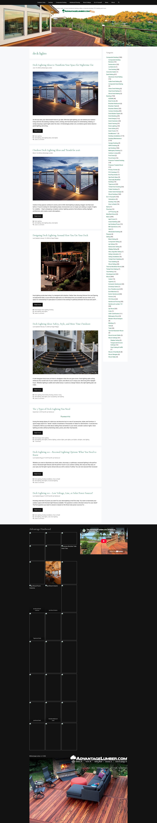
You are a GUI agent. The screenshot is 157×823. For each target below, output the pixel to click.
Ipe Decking (112, 148)
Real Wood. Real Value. (103, 768)
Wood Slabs (112, 357)
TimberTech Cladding (115, 259)
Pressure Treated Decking (116, 160)
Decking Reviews (123, 768)
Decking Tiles (112, 202)
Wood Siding (112, 264)
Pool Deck (111, 155)
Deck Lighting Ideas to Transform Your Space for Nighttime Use (63, 64)
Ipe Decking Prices (114, 224)
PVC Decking (112, 172)
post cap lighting (52, 396)
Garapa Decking (113, 143)
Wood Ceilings (87, 2)
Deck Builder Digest (114, 113)
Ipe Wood (111, 308)
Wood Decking (112, 194)
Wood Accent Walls (114, 335)
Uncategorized (110, 274)
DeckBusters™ (112, 133)
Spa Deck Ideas (113, 177)
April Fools (111, 219)
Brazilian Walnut (113, 108)
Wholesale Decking (114, 231)
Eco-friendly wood (114, 289)
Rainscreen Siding (113, 246)
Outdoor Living (41, 2)
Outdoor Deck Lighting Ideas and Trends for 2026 (56, 150)
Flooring (108, 209)
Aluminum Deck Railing (115, 77)
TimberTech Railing (112, 269)
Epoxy (108, 207)
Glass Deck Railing (114, 88)
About (93, 768)
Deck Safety (45, 395)
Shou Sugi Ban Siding (114, 251)
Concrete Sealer (111, 72)
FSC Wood (111, 299)
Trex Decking (112, 69)
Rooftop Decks (113, 174)
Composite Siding (113, 241)
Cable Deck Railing (114, 81)
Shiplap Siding (112, 249)
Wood (113, 2)
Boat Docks (111, 101)
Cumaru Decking (113, 111)
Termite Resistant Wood (115, 331)
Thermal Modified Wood (113, 266)
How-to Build (56, 479)
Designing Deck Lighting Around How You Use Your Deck (60, 235)
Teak (109, 328)
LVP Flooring (112, 212)
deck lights (55, 138)
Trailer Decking (113, 189)
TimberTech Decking (114, 187)
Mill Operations (113, 226)
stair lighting (60, 396)
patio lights (68, 439)
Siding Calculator (113, 254)
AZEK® (110, 98)
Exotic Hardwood (113, 294)
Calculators (111, 199)
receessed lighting (53, 480)
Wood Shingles (113, 354)
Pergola (108, 234)
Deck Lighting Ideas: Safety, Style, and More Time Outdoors (61, 323)
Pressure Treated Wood (115, 165)
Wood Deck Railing (114, 93)
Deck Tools (111, 131)
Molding (110, 323)
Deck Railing (110, 74)
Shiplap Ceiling (114, 340)
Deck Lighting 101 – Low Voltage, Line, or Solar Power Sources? (63, 493)
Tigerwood (111, 184)
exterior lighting (52, 439)
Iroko (110, 311)
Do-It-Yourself (98, 2)
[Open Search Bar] (118, 2)
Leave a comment (39, 139)
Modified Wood (111, 214)
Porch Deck (111, 158)
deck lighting (38, 138)
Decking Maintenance (115, 138)
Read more (37, 131)
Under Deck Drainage (114, 192)
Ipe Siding (111, 244)
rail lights (80, 439)
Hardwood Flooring (75, 2)
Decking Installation (47, 479)
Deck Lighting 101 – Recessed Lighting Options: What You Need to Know (64, 453)
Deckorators (112, 64)
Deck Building (112, 116)
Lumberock (111, 67)
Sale (109, 229)
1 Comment (38, 441)
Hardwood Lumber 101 (115, 304)
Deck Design (38, 309)
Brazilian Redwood (114, 103)
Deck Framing (112, 123)
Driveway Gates (113, 286)
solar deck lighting (53, 517)
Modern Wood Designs (115, 318)
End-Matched (112, 291)
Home (88, 768)
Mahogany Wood (113, 316)
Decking (50, 2)
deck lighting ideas (47, 138)
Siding (108, 236)
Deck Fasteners (113, 121)
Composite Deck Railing (115, 84)
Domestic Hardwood (114, 284)
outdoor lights (60, 439)
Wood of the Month (114, 352)
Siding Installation (113, 256)
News (106, 2)
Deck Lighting (38, 136)
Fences (110, 296)
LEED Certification (113, 313)
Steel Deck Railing (113, 91)
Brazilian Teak (112, 106)
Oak (109, 326)
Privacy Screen (112, 169)
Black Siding (112, 239)
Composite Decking (61, 2)
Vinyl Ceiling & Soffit (116, 347)
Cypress (110, 281)
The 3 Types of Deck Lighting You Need (51, 408)
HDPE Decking (112, 145)
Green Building (112, 222)
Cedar (110, 279)
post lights (74, 439)
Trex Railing (109, 271)
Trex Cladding (112, 261)
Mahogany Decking (114, 150)
